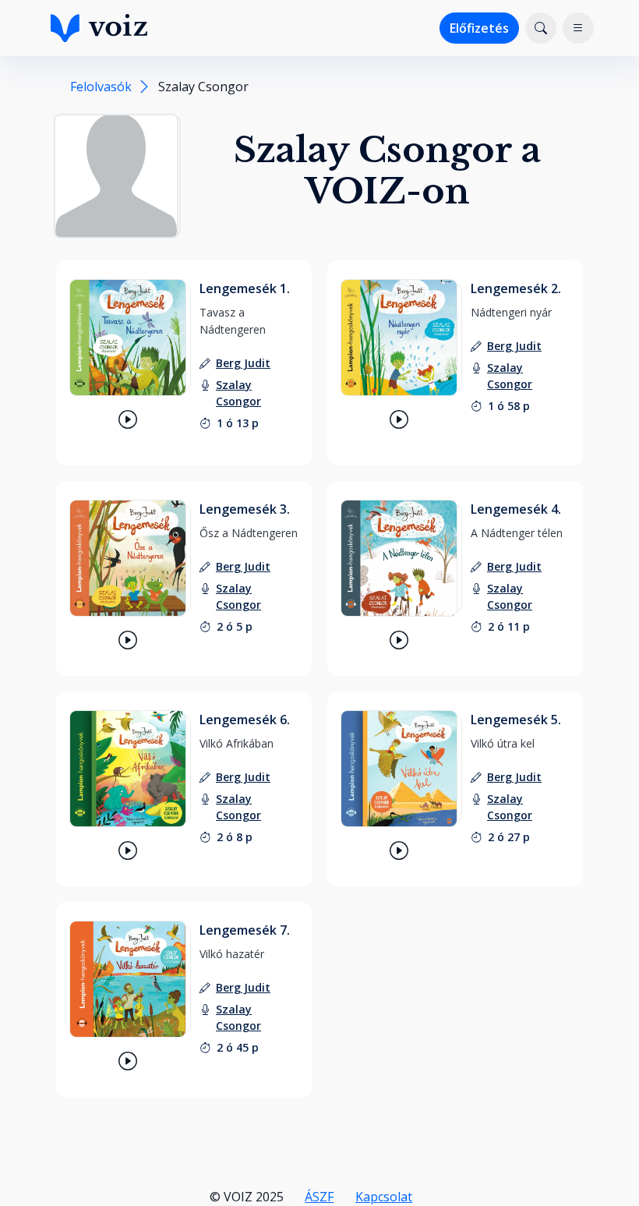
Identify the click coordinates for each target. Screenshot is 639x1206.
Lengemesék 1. (244, 288)
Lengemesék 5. (516, 719)
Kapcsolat (383, 1196)
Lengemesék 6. (244, 719)
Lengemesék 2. (516, 288)
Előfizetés (479, 28)
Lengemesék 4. (516, 509)
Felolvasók (101, 86)
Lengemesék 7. (244, 930)
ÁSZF (319, 1196)
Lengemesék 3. (244, 509)
